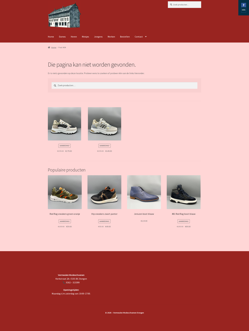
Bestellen (125, 36)
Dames (62, 36)
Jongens (98, 36)
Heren (74, 36)
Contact (139, 36)
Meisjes (85, 36)
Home (51, 36)
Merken (111, 36)
